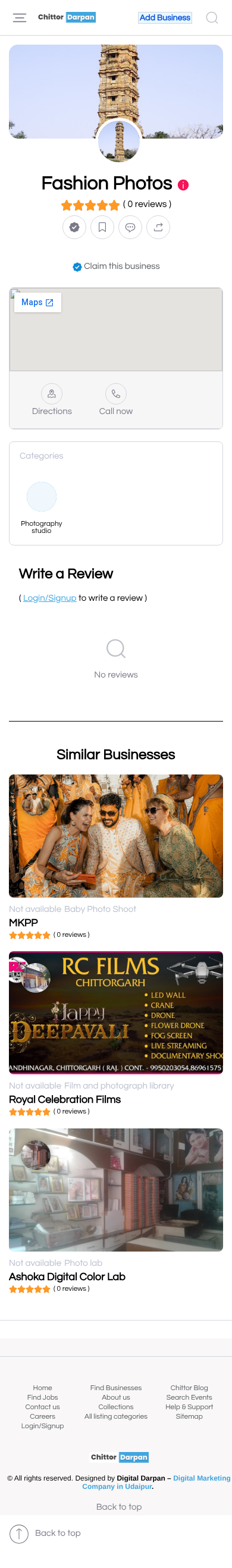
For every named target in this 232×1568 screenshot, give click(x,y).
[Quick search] (212, 18)
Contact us (43, 1407)
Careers (42, 1416)
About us (116, 1397)
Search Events (189, 1397)
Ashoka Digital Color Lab (67, 1276)
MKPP (23, 923)
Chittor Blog (189, 1388)
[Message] (130, 227)
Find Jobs (42, 1397)
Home (42, 1388)
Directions (52, 411)
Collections (116, 1407)
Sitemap (189, 1416)
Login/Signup (42, 1426)
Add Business (165, 18)
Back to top (119, 1507)
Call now (116, 411)
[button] (74, 227)
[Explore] (19, 18)
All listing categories (116, 1416)
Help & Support (189, 1407)
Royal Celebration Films (65, 1099)
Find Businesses (116, 1388)
